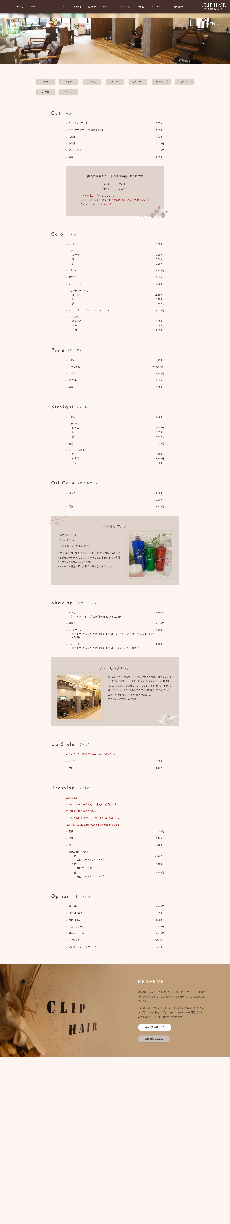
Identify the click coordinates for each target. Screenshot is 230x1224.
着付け (45, 92)
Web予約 (19, 7)
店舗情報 (77, 7)
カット (46, 81)
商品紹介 (92, 7)
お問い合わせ (178, 7)
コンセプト (34, 7)
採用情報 (141, 7)
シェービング (161, 81)
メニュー (49, 7)
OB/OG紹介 (125, 7)
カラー (68, 81)
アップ (184, 81)
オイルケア (138, 81)
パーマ (92, 81)
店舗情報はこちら (154, 1039)
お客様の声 (108, 7)
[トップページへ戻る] (214, 6)
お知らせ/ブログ (159, 7)
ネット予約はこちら (155, 1027)
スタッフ (63, 7)
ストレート (115, 81)
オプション (68, 92)
